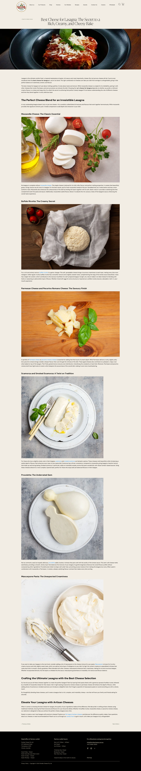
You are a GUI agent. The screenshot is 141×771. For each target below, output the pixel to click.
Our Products (41, 5)
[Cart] (123, 4)
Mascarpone (99, 664)
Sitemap (89, 758)
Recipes (77, 5)
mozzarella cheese (45, 185)
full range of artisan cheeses (73, 714)
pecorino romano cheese (49, 360)
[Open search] (119, 4)
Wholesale (112, 5)
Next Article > (116, 724)
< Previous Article (25, 724)
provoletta (52, 563)
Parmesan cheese (34, 360)
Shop (50, 5)
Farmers (58, 5)
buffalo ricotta (43, 272)
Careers (103, 5)
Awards (85, 5)
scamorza (58, 461)
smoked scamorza (69, 461)
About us (31, 5)
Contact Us (94, 5)
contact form (70, 716)
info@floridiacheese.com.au (95, 742)
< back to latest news (27, 19)
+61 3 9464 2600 (92, 744)
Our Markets (67, 5)
